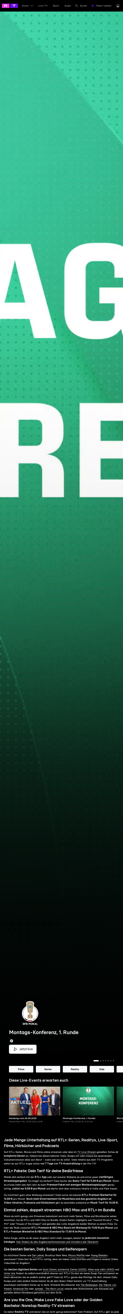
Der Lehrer (38, 1255)
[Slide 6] (110, 1060)
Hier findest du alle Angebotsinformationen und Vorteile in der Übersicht (57, 1242)
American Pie (20, 1289)
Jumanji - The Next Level (48, 1289)
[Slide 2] (100, 1060)
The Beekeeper (89, 1285)
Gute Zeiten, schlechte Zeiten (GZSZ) (64, 1269)
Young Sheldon (99, 1255)
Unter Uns (9, 1273)
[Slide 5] (108, 1060)
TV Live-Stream (86, 1152)
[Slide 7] (113, 1060)
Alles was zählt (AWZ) (101, 1269)
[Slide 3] (103, 1060)
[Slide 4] (105, 1060)
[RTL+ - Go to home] (16, 5)
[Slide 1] (96, 1060)
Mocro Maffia (76, 1255)
